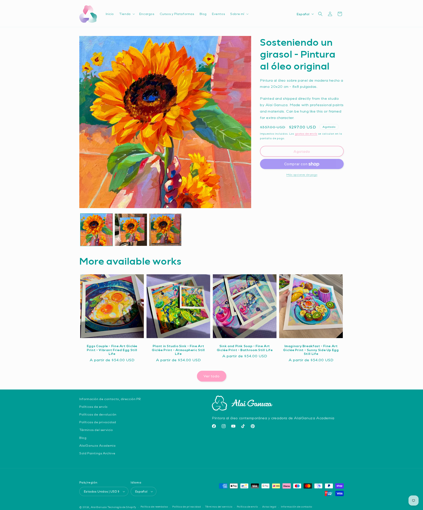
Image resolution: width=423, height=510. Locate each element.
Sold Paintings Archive (97, 453)
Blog (82, 438)
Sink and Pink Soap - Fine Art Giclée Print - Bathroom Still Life (245, 348)
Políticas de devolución (98, 414)
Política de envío (247, 506)
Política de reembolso (154, 506)
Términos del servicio (96, 430)
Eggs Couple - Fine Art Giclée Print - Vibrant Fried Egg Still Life (112, 350)
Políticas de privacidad (97, 422)
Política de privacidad (186, 506)
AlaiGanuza (99, 507)
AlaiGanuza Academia (97, 445)
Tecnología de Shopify (122, 507)
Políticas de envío (93, 407)
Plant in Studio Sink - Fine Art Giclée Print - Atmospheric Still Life (178, 350)
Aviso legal (269, 506)
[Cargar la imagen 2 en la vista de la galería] (131, 230)
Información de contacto (296, 506)
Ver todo (212, 376)
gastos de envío (306, 133)
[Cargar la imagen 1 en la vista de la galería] (96, 230)
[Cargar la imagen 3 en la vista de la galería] (165, 230)
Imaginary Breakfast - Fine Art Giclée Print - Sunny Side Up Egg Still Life (311, 350)
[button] (127, 14)
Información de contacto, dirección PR (110, 399)
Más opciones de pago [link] (301, 175)
